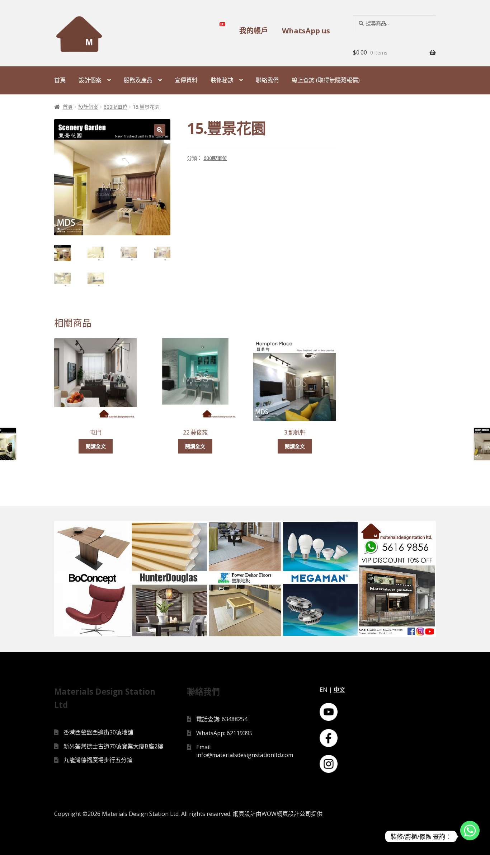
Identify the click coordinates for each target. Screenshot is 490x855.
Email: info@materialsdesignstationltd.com (244, 751)
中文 (339, 690)
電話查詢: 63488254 (222, 719)
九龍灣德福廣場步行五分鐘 (97, 760)
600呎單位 (115, 106)
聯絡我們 (267, 80)
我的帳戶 (253, 31)
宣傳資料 (186, 80)
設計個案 (90, 80)
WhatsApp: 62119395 (224, 733)
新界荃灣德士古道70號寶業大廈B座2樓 (113, 746)
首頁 (60, 80)
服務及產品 (138, 80)
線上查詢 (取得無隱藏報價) (326, 80)
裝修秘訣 (222, 80)
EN (324, 690)
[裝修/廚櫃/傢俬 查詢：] (470, 836)
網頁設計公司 (294, 814)
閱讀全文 (96, 446)
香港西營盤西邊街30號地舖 (98, 732)
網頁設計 (244, 814)
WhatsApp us (306, 31)
